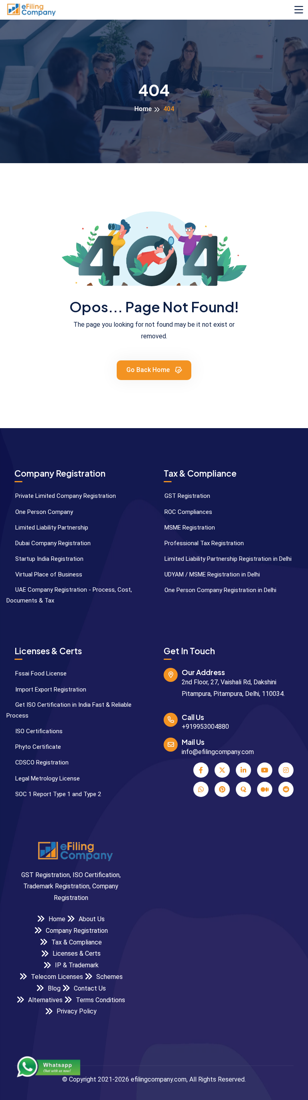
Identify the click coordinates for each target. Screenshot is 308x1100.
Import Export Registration (50, 689)
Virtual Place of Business (48, 574)
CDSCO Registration (41, 762)
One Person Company (43, 512)
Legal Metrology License (47, 778)
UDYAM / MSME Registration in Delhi (211, 574)
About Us (91, 919)
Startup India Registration (48, 558)
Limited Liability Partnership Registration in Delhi (227, 558)
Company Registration (76, 930)
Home (143, 109)
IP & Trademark (76, 965)
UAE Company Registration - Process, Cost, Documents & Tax (69, 595)
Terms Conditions (99, 1000)
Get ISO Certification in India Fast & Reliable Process (69, 710)
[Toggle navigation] (298, 10)
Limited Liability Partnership (51, 527)
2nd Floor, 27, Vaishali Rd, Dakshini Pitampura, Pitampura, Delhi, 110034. (233, 688)
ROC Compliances (187, 512)
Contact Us (89, 988)
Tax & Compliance (76, 942)
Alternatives (44, 1000)
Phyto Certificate (37, 746)
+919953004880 (205, 726)
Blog (53, 988)
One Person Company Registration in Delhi (219, 590)
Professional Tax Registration (203, 543)
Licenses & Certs (76, 953)
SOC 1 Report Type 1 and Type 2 (57, 794)
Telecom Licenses (56, 977)
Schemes (109, 977)
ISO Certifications (38, 731)
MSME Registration (189, 527)
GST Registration (186, 495)
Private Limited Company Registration (65, 495)
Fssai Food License (40, 673)
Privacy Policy (76, 1011)
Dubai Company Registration (52, 543)
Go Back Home (148, 370)
